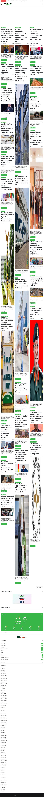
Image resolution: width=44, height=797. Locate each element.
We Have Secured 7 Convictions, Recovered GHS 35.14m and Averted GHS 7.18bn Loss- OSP (21, 455)
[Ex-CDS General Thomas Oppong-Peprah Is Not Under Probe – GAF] (36, 360)
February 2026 (4, 675)
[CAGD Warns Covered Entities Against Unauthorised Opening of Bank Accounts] (7, 372)
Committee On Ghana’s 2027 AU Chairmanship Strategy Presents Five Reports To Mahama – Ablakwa (7, 35)
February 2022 (3, 755)
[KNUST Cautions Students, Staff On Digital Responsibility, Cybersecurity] (7, 264)
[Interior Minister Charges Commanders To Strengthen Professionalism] (7, 139)
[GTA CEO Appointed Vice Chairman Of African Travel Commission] (22, 535)
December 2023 (4, 718)
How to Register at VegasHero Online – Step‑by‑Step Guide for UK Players (7, 160)
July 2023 (3, 727)
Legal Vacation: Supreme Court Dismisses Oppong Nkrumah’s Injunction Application (6, 431)
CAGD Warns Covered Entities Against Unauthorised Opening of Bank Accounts (7, 323)
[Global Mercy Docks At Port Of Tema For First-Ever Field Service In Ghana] (22, 331)
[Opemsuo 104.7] (8, 4)
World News (3, 645)
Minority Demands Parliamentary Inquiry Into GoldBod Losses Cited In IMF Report (21, 35)
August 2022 (3, 745)
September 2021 (4, 764)
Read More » (4, 59)
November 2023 (4, 720)
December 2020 (4, 779)
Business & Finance (33, 96)
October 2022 (3, 742)
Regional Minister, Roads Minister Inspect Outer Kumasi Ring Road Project (36, 71)
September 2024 (4, 703)
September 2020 (4, 784)
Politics (2, 650)
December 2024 (4, 698)
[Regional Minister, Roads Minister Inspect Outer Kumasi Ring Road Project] (36, 82)
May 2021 (3, 770)
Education (31, 27)
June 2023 (3, 728)
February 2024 (4, 715)
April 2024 (3, 712)
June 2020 (3, 789)
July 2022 (3, 747)
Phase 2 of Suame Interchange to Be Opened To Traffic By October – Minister (36, 281)
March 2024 (3, 713)
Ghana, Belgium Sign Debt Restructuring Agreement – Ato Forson (21, 388)
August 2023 (3, 725)
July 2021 (3, 767)
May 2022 (3, 750)
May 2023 (3, 730)
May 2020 (3, 790)
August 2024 (3, 705)
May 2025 (3, 690)
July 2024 (3, 707)
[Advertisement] (22, 18)
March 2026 (3, 673)
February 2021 (3, 775)
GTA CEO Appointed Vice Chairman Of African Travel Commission (21, 488)
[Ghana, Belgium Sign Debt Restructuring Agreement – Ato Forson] (22, 399)
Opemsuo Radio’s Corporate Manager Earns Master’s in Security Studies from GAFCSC (21, 421)
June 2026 (3, 668)
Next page (39, 587)
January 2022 (3, 757)
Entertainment (3, 655)
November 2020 (4, 780)
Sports (2, 647)
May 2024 (3, 710)
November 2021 (4, 760)
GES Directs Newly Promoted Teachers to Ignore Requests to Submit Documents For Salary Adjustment (36, 36)
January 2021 (3, 777)
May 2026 (3, 670)
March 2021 (3, 774)
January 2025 (3, 697)
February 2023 (4, 735)
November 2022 (4, 740)
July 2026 (3, 666)
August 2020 (3, 785)
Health (17, 175)
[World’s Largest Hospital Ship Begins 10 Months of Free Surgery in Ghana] (22, 228)
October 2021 (3, 762)
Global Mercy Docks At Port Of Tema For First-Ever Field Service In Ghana (21, 284)
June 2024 (3, 708)
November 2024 (4, 700)
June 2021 (3, 769)
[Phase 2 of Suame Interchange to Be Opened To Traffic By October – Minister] (36, 292)
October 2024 (3, 702)
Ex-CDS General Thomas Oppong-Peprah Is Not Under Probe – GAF (36, 312)
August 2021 (3, 765)
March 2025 (3, 693)
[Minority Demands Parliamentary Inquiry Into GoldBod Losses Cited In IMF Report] (22, 50)
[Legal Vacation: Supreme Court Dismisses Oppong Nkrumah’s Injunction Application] (7, 445)
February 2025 (3, 695)
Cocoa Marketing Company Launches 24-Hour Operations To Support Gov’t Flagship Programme (36, 248)
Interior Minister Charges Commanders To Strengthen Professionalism (7, 128)
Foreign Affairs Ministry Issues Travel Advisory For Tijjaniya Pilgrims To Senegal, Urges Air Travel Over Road (7, 95)
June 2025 (3, 688)
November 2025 (4, 680)
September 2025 (4, 683)
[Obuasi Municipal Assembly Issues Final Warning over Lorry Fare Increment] (7, 512)
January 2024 (3, 717)
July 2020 (3, 787)
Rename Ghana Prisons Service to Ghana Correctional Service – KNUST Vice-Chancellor (7, 467)
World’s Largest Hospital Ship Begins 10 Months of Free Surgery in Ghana (21, 181)
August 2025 (3, 685)
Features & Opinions (4, 657)
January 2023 (3, 737)
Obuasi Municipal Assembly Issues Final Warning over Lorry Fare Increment (7, 500)
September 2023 (4, 723)
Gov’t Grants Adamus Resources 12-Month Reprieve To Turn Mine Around (35, 103)
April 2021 (3, 772)
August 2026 (3, 665)
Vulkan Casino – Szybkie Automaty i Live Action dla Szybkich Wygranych (19, 0)
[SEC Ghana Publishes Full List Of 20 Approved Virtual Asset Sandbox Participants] (36, 497)
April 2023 (3, 732)
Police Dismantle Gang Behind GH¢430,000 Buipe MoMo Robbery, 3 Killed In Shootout (36, 416)
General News (3, 27)
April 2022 (3, 752)
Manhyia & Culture (4, 659)
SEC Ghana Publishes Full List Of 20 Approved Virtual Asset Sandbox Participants (36, 449)
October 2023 (3, 722)
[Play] (20, 602)
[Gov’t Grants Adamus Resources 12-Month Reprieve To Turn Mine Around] (36, 115)
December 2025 (4, 678)
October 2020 (3, 782)
